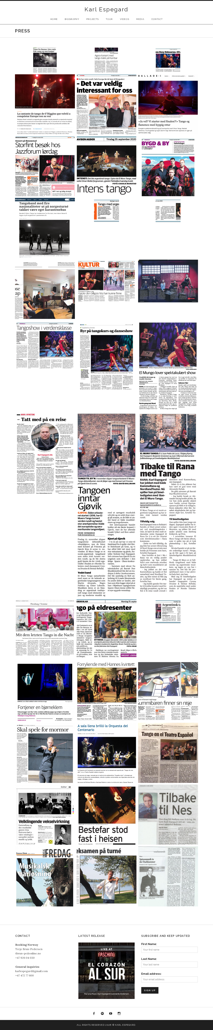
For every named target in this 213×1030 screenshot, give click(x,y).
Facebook (94, 1014)
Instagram (119, 1014)
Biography (72, 19)
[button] (45, 60)
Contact (157, 19)
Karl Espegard (106, 9)
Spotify (102, 1014)
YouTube (111, 1014)
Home (54, 19)
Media (140, 19)
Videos (124, 19)
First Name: (149, 944)
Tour (109, 19)
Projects (92, 19)
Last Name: (149, 959)
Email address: (151, 973)
